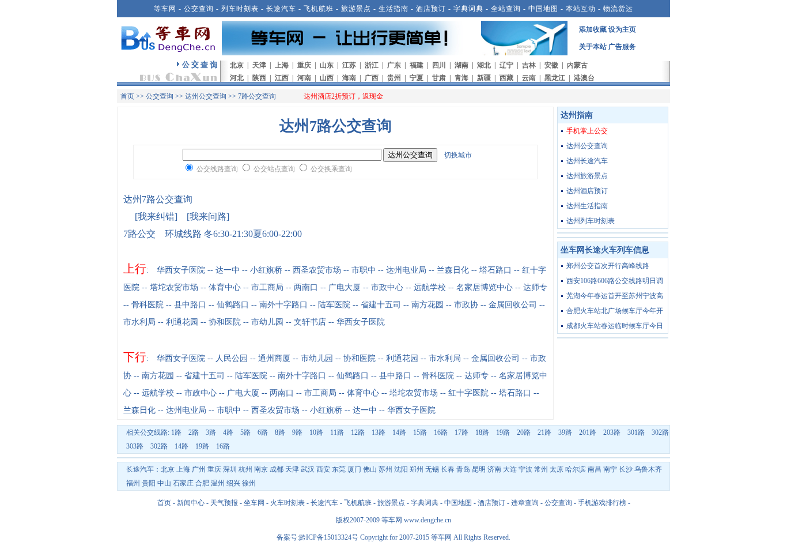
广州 (199, 469)
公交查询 (199, 9)
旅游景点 (356, 9)
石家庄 (183, 483)
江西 (282, 78)
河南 (304, 78)
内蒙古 (577, 65)
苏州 (385, 469)
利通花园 (182, 322)
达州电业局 (406, 270)
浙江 (372, 65)
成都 (276, 469)
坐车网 (254, 503)
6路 (263, 432)
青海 (461, 78)
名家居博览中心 (484, 287)
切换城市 (458, 155)
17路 (461, 432)
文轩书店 (310, 322)
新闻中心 (191, 503)
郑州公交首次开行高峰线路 (607, 266)
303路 (134, 446)
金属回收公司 (513, 304)
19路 (503, 432)
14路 (399, 432)
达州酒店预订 (587, 191)
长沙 (626, 469)
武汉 (308, 469)
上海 (282, 65)
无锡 (432, 469)
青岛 (463, 469)
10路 (316, 432)
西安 (323, 469)
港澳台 (584, 78)
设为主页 (622, 29)
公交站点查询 (274, 169)
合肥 (202, 483)
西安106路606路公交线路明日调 (614, 281)
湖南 (461, 65)
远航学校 (430, 287)
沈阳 (401, 469)
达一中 (227, 270)
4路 (228, 432)
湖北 (484, 65)
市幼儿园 (267, 322)
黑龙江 (554, 78)
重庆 (304, 65)
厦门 (354, 469)
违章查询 (525, 503)
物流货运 (618, 9)
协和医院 (225, 322)
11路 (337, 432)
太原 (556, 469)
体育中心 (225, 287)
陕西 (259, 78)
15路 (420, 432)
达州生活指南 (587, 206)
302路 (660, 432)
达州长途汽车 (587, 161)
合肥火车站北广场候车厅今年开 (614, 311)
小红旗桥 (266, 270)
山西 (327, 78)
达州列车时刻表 (590, 221)
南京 (261, 469)
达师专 (535, 287)
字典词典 (468, 9)
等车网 (165, 9)
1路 (176, 432)
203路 (611, 432)
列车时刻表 (240, 9)
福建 (416, 65)
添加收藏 (593, 29)
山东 (327, 65)
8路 (280, 432)
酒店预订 (431, 9)
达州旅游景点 (587, 176)
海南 (349, 78)
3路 (211, 432)
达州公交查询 (205, 96)
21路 (544, 432)
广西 (372, 78)
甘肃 (439, 78)
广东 (394, 65)
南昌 (594, 469)
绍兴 (233, 483)
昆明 (479, 469)
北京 (237, 65)
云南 (529, 78)
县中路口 (190, 304)
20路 (524, 432)
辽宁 (506, 65)
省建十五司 (381, 304)
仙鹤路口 (233, 304)
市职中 (363, 270)
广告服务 (622, 47)
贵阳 (149, 483)
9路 (297, 432)
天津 (259, 65)
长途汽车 (281, 9)
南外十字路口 (283, 304)
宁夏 (416, 78)
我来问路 (208, 216)
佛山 (370, 469)
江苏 (349, 65)
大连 (510, 469)
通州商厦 (274, 358)
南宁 (610, 469)
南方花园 (427, 304)
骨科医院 (147, 304)
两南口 (306, 287)
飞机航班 (319, 9)
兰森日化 (453, 270)
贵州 (394, 78)
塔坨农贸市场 (174, 287)
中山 (164, 483)
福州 (133, 483)
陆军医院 (334, 304)
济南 (494, 469)
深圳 (230, 469)
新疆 (484, 78)
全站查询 (506, 9)
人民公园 (231, 358)
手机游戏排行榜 (602, 503)
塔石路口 (495, 270)
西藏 (506, 78)
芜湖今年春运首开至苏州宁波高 (614, 296)
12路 (358, 432)
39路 (565, 432)
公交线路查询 (217, 169)
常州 (541, 469)
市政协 (466, 304)
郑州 (416, 469)
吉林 (529, 65)
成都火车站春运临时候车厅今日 (614, 326)
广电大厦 (344, 287)
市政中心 (387, 287)
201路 (587, 432)
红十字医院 (468, 393)
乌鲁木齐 (648, 469)
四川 (439, 65)
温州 (218, 483)
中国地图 (543, 9)
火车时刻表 (287, 503)
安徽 (551, 65)
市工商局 (267, 287)
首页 (127, 96)
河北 (237, 78)
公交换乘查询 (331, 169)
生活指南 (393, 9)
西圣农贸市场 (317, 270)
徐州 (249, 483)
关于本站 (593, 47)
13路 (378, 432)
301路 (636, 432)
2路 (193, 432)
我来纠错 (156, 216)
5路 (245, 432)
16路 (441, 432)
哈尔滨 (575, 469)
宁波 (525, 469)
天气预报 (224, 503)
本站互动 (581, 9)
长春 (448, 469)
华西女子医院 (181, 270)
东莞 (339, 469)
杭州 (245, 469)
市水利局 (139, 322)
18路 (482, 432)
